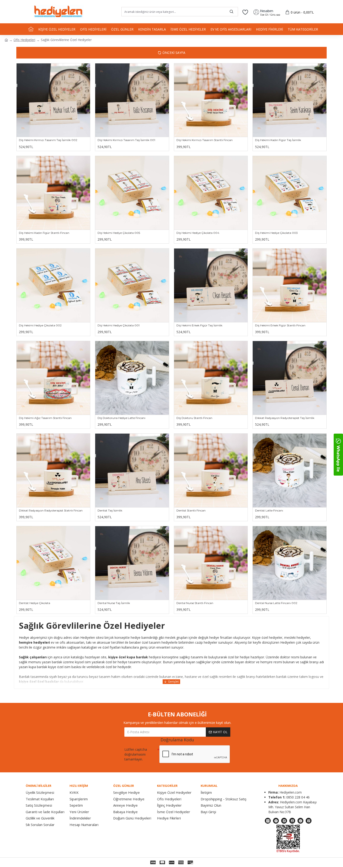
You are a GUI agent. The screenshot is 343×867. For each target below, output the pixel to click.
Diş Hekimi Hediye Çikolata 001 (119, 325)
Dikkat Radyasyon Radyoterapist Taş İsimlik (284, 418)
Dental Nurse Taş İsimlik (114, 603)
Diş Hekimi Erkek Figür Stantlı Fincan (280, 325)
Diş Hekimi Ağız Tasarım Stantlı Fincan (45, 418)
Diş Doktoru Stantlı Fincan (194, 418)
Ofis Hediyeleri (24, 40)
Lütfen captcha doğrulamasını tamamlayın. (135, 754)
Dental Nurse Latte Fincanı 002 (276, 603)
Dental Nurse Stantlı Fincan (194, 603)
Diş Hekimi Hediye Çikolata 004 (197, 233)
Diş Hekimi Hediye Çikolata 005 (119, 233)
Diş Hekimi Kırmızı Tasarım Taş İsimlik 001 (126, 140)
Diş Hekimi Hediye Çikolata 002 (40, 325)
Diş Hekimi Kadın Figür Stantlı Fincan (44, 233)
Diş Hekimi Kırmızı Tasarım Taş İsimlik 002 (48, 140)
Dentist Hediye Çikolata (34, 603)
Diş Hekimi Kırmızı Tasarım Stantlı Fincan (204, 140)
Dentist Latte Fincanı (269, 510)
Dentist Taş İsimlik (110, 510)
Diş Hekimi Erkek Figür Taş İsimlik (199, 325)
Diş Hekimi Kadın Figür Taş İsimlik (278, 140)
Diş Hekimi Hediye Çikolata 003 (276, 233)
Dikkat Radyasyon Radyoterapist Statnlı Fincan (51, 510)
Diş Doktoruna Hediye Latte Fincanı (121, 418)
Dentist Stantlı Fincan (191, 510)
